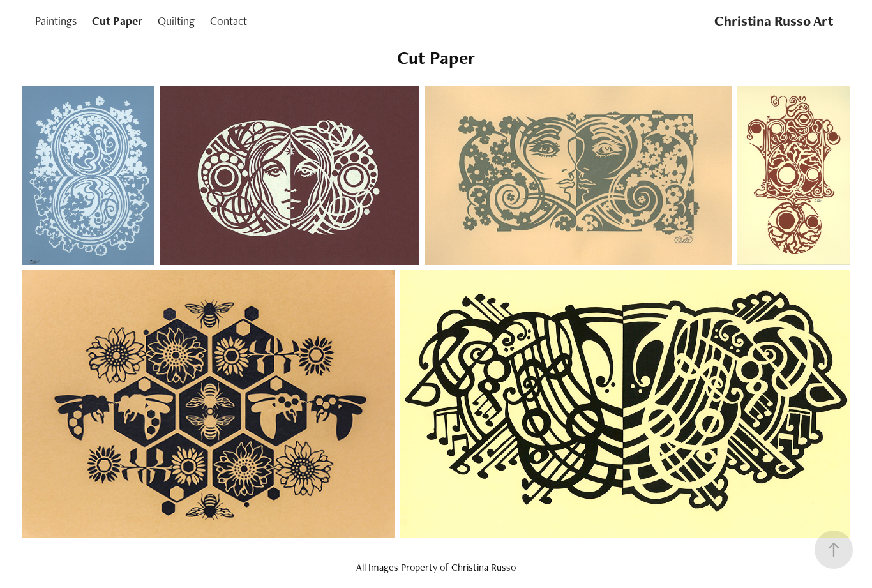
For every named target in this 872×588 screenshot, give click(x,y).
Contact (228, 20)
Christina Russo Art (773, 20)
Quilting (176, 20)
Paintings (56, 20)
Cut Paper (117, 20)
